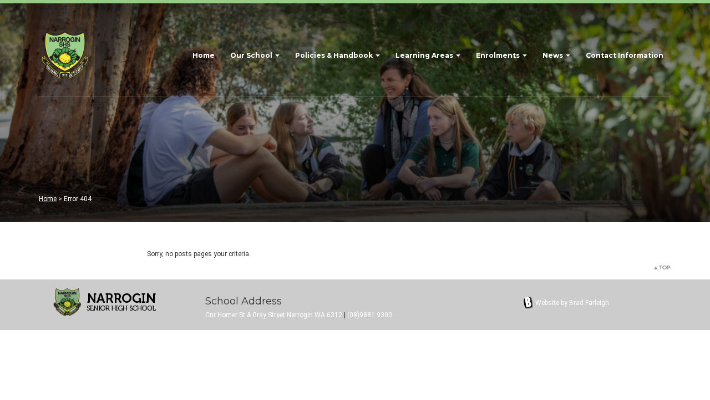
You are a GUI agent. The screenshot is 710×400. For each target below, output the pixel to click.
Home (203, 55)
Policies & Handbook (334, 55)
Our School (252, 55)
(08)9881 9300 (369, 315)
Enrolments (498, 55)
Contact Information (624, 55)
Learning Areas (425, 55)
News (553, 55)
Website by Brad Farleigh (572, 303)
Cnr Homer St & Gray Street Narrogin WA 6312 (273, 315)
